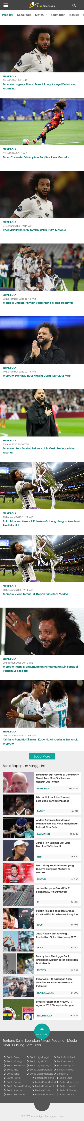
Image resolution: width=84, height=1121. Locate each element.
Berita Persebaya (16, 1094)
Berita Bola (13, 1057)
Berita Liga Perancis (41, 1069)
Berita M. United (66, 1057)
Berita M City (67, 1094)
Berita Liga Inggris (39, 1057)
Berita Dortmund (44, 1086)
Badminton (57, 14)
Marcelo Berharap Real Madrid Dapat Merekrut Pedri (37, 375)
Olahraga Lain (45, 993)
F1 (38, 902)
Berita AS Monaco (45, 1094)
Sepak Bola (9, 76)
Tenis (40, 856)
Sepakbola (24, 14)
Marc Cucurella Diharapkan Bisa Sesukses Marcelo (36, 157)
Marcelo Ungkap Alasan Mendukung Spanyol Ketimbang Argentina (39, 86)
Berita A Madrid (68, 1090)
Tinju (40, 924)
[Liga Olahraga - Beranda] (42, 5)
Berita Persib (14, 1078)
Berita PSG (63, 1073)
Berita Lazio (66, 1078)
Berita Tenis (13, 1073)
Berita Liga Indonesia (41, 1073)
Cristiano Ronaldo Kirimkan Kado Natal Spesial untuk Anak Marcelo (40, 741)
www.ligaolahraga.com (47, 1116)
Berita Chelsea (65, 1069)
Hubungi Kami (22, 1045)
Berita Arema (14, 1090)
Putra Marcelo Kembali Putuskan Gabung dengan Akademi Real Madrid (41, 523)
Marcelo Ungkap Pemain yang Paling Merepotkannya (38, 302)
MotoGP (40, 14)
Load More (42, 756)
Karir (38, 1045)
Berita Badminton (16, 1065)
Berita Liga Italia (38, 1061)
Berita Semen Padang (19, 1086)
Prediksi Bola (44, 1015)
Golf (40, 947)
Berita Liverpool (65, 1065)
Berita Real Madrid (45, 1082)
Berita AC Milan (43, 1090)
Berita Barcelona (44, 1078)
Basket (74, 14)
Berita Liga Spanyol (40, 1065)
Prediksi (7, 14)
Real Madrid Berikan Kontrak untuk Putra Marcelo (34, 230)
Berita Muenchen (69, 1082)
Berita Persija (14, 1082)
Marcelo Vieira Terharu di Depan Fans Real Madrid (35, 594)
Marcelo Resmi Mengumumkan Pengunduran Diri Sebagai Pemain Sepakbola (40, 668)
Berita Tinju (12, 1069)
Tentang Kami (13, 1040)
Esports (41, 970)
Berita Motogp (15, 1061)
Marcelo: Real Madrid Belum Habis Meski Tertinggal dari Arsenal (39, 450)
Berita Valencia (68, 1086)
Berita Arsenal (64, 1061)
